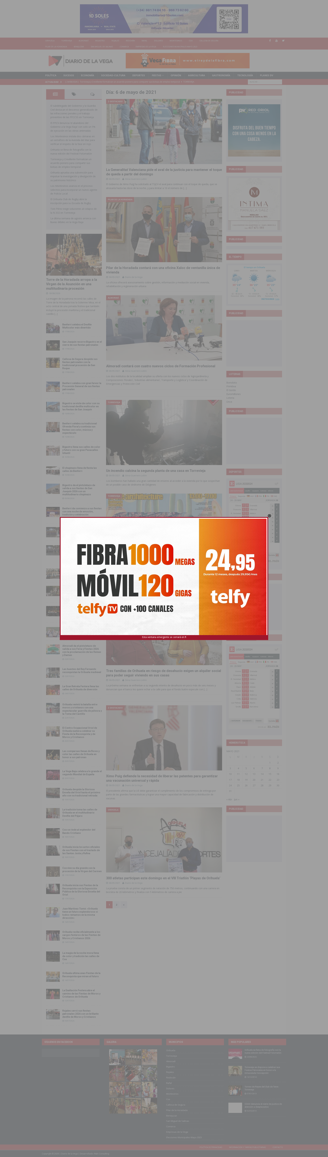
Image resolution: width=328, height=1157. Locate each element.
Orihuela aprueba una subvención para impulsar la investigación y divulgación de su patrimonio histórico (73, 176)
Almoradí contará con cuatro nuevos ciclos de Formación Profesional (160, 366)
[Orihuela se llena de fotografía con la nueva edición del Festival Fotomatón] (235, 1054)
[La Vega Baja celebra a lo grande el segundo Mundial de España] (53, 775)
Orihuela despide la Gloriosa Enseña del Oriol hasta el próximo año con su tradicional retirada (81, 792)
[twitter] (283, 41)
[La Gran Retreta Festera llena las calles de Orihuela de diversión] (53, 690)
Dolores (158, 40)
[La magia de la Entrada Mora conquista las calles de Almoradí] (53, 574)
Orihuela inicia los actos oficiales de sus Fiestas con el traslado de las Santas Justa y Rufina (81, 850)
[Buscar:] (265, 81)
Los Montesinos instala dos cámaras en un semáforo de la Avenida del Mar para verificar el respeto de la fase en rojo (72, 140)
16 (278, 774)
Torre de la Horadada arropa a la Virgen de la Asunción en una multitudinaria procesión (71, 284)
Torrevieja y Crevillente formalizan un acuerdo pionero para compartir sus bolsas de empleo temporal (71, 163)
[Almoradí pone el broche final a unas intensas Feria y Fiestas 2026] (53, 532)
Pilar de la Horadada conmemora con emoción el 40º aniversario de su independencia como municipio (81, 610)
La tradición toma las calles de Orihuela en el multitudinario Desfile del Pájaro (79, 812)
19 (246, 779)
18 (238, 779)
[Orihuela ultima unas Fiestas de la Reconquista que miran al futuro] (53, 977)
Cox (191, 40)
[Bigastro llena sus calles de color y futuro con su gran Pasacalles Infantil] (53, 450)
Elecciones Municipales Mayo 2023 (180, 46)
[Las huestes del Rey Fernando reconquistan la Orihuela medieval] (53, 673)
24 (230, 785)
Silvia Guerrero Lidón (136, 178)
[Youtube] (277, 41)
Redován (130, 40)
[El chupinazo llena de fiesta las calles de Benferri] (53, 471)
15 (270, 774)
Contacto (277, 1147)
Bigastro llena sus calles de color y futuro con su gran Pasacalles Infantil (81, 450)
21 (262, 779)
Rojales (115, 40)
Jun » (236, 799)
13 (254, 774)
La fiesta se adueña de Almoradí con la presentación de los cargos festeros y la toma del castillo (81, 590)
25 (238, 785)
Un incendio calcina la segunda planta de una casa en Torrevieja (156, 471)
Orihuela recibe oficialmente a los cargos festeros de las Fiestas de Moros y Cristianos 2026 (81, 935)
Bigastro (100, 40)
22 (270, 779)
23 (278, 779)
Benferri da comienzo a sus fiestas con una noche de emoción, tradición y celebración (82, 511)
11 (238, 774)
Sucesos (68, 75)
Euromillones (233, 394)
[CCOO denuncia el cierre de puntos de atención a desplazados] (235, 1108)
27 (254, 785)
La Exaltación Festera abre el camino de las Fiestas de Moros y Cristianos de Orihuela (81, 993)
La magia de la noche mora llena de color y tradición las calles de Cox (80, 956)
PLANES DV (266, 75)
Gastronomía (221, 75)
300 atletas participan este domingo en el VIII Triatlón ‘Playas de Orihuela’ (163, 878)
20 (254, 779)
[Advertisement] (254, 343)
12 (246, 774)
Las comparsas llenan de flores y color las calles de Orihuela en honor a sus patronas (81, 754)
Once (229, 401)
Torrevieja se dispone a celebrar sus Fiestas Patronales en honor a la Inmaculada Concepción (262, 1070)
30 (278, 785)
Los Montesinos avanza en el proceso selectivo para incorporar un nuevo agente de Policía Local (73, 189)
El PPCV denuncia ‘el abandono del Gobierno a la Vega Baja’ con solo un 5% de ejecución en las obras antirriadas (72, 126)
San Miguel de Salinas (102, 46)
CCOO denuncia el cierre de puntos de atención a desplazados (263, 1105)
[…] (185, 188)
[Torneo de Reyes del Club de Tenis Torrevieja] (235, 1090)
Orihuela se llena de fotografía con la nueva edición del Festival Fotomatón (263, 1051)
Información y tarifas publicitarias (247, 1147)
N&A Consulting (101, 1153)
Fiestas (156, 75)
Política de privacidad (211, 1147)
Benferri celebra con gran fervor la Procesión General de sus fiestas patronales (81, 386)
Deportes (138, 75)
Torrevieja (66, 40)
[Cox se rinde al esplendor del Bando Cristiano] (53, 833)
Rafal (144, 40)
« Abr (229, 799)
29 (270, 785)
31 (230, 791)
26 (246, 785)
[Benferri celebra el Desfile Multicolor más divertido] (53, 328)
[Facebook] (270, 41)
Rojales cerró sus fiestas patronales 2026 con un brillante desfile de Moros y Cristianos (80, 1013)
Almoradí (83, 40)
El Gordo (231, 390)
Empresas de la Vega (146, 46)
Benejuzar (79, 46)
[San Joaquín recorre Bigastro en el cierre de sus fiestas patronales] (53, 345)
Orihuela (49, 40)
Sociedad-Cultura (113, 75)
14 (262, 774)
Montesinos (176, 40)
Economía (87, 75)
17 (230, 779)
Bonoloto (231, 382)
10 (230, 774)
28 (262, 785)
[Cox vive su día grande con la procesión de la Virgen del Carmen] (53, 871)
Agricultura (196, 75)
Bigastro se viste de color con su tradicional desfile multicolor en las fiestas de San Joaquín (81, 406)
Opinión (176, 75)
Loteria (230, 397)
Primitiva (231, 386)
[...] (56, 313)
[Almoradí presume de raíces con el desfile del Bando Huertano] (53, 632)
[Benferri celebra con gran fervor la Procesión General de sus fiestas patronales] (53, 387)
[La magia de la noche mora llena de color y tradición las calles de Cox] (53, 956)
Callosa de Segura (208, 40)
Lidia (127, 578)
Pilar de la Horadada (56, 46)
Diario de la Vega (133, 277)
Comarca (124, 46)
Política (50, 75)
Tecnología (245, 75)
